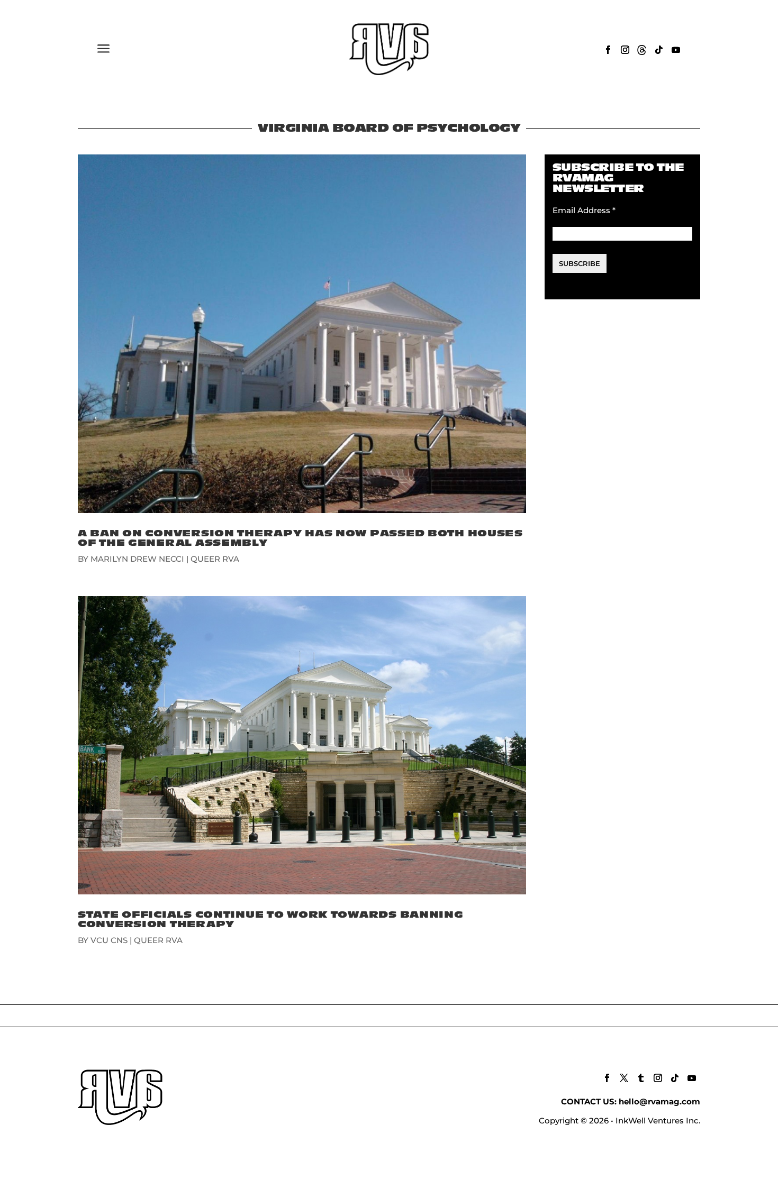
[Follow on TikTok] (658, 49)
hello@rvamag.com (659, 1101)
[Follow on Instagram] (625, 49)
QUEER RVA (215, 559)
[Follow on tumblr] (640, 1077)
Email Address (584, 210)
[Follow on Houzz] (642, 49)
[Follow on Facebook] (608, 49)
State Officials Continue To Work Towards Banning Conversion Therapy (271, 919)
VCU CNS (109, 940)
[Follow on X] (624, 1077)
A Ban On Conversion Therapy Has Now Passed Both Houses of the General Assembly (300, 538)
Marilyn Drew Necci (137, 559)
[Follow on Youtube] (675, 49)
